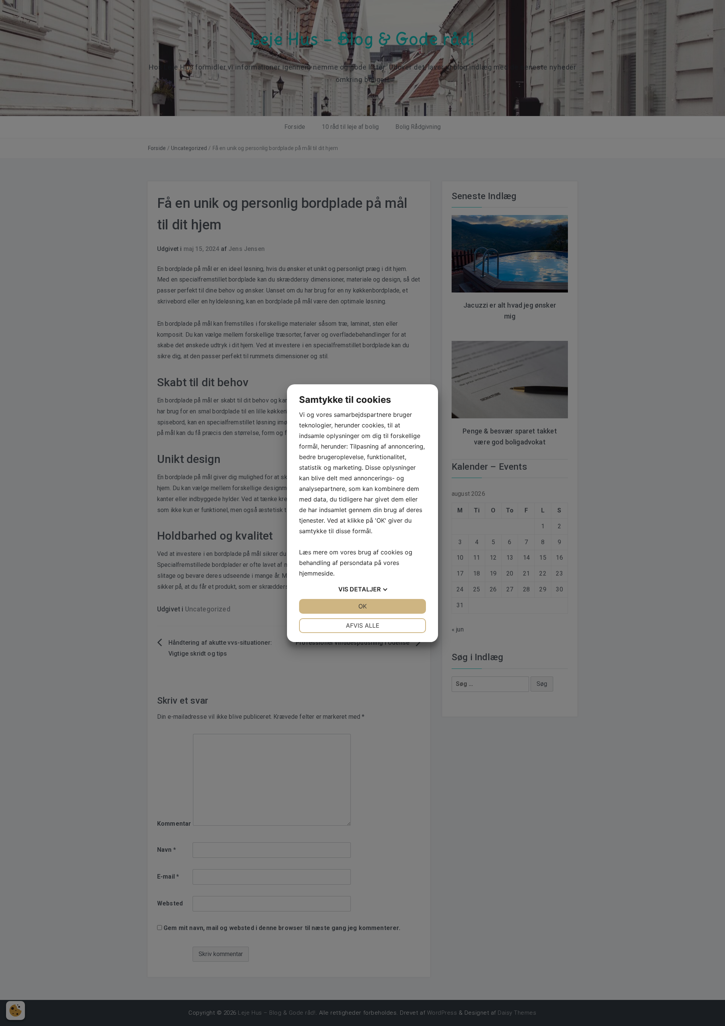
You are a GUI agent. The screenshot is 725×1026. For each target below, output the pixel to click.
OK (362, 606)
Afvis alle (362, 625)
